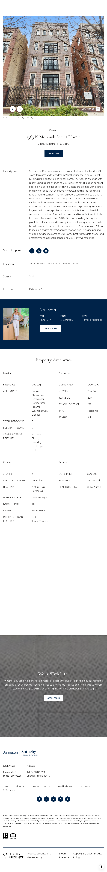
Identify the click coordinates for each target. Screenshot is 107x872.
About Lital (20, 786)
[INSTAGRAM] (46, 799)
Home (5, 786)
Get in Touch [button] (53, 698)
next (20, 109)
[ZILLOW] (60, 799)
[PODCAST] (67, 799)
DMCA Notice (8, 790)
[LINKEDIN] (53, 799)
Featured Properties (41, 786)
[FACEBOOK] (39, 799)
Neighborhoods (65, 786)
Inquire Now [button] (54, 153)
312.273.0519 (67, 319)
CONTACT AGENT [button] (50, 328)
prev (13, 109)
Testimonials (85, 786)
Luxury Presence (64, 855)
